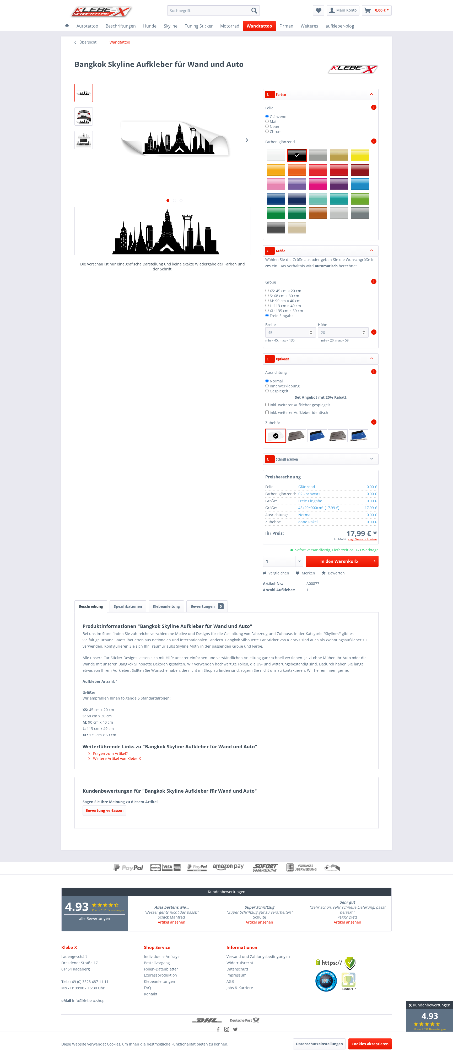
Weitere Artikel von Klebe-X (116, 758)
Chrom (276, 131)
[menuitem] (213, 10)
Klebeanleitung (166, 606)
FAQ (147, 987)
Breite (270, 324)
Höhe (322, 324)
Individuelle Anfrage (162, 956)
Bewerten (336, 572)
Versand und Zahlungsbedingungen (258, 956)
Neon (274, 126)
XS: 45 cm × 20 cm (285, 290)
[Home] (67, 26)
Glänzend (278, 116)
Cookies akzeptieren (370, 1043)
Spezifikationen (128, 606)
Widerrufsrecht (239, 962)
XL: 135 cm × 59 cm (286, 310)
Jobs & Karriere (239, 987)
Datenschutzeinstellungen (319, 1043)
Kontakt (150, 993)
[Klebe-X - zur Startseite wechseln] (101, 11)
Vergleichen (278, 572)
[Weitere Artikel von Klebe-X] (353, 69)
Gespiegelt (279, 390)
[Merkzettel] (318, 10)
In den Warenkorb (339, 561)
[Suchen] (254, 10)
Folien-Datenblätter (161, 969)
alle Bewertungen (94, 918)
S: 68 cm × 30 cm (284, 295)
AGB (230, 981)
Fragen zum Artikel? (110, 753)
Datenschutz (237, 969)
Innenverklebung (285, 385)
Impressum (236, 975)
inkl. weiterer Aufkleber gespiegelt (300, 404)
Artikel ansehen (171, 922)
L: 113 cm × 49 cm (285, 305)
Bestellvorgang (157, 962)
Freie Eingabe (282, 315)
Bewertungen (206, 606)
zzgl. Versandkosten (362, 539)
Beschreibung (91, 606)
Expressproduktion (160, 975)
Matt (274, 121)
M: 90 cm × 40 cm (285, 300)
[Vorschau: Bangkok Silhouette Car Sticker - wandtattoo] (83, 93)
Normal (276, 380)
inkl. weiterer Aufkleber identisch (299, 412)
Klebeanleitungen (159, 981)
